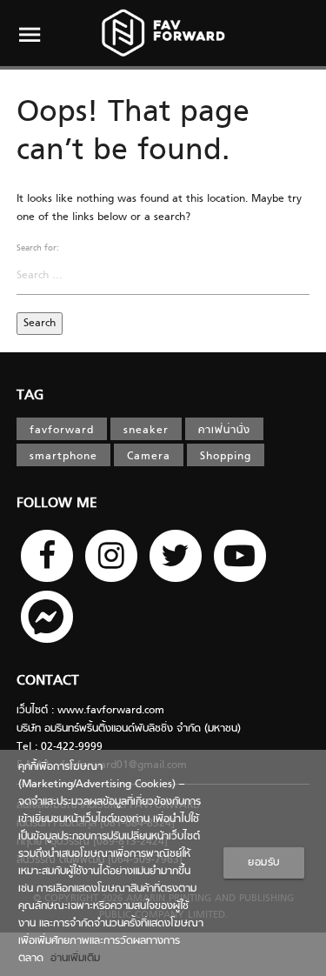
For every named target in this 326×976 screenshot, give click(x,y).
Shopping (225, 456)
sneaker (146, 430)
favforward (62, 430)
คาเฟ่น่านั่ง (224, 430)
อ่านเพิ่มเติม (71, 958)
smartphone (63, 456)
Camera (148, 456)
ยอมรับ (264, 863)
